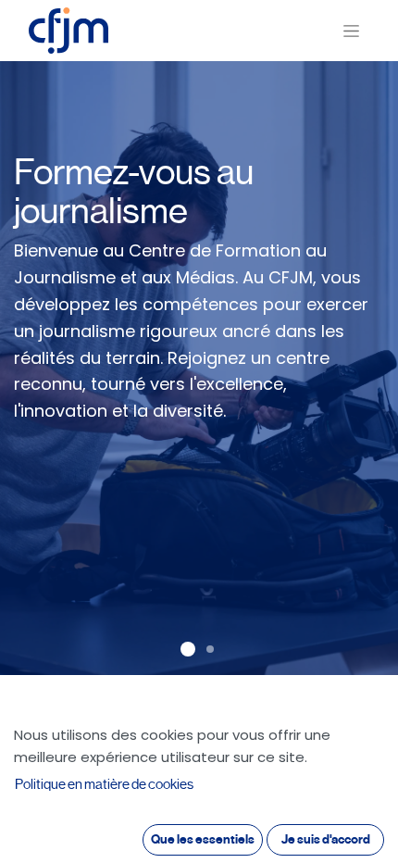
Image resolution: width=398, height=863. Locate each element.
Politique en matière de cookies (104, 784)
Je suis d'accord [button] (325, 839)
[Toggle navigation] (351, 31)
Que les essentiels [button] (203, 839)
